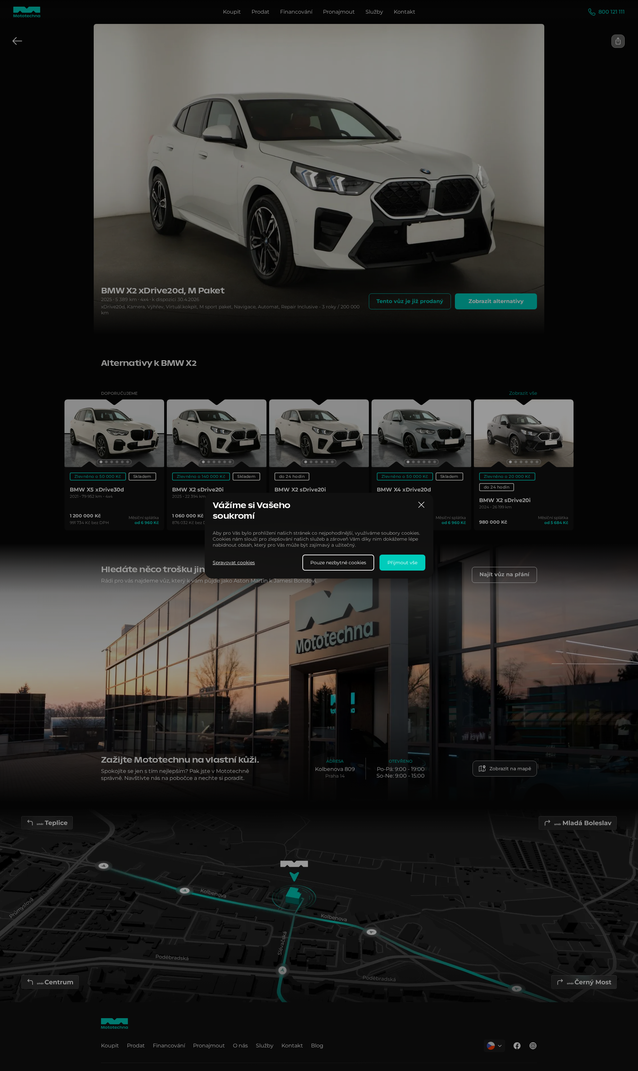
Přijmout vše (402, 562)
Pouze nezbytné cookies (338, 562)
